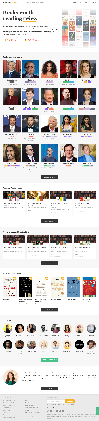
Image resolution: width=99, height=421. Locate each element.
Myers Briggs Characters (31, 407)
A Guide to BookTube (9, 402)
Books (80, 2)
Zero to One (71, 299)
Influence (86, 299)
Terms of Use (6, 410)
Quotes (27, 410)
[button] (95, 417)
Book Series (28, 402)
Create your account (50, 360)
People (74, 2)
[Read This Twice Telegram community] (63, 411)
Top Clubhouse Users (9, 400)
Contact (5, 415)
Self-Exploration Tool (9, 417)
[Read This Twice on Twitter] (48, 411)
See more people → (49, 177)
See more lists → (49, 221)
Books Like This (29, 405)
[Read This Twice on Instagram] (54, 411)
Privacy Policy (7, 407)
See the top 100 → (49, 309)
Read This (10, 2)
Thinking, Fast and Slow (40, 300)
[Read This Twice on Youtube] (57, 411)
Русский (33, 416)
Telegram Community (9, 405)
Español (27, 416)
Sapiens (6, 299)
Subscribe (70, 401)
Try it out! (50, 388)
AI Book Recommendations (32, 412)
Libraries (87, 2)
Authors (27, 400)
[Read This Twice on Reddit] (60, 411)
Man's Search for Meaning (25, 300)
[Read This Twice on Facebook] (51, 411)
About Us (5, 412)
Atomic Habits (56, 299)
